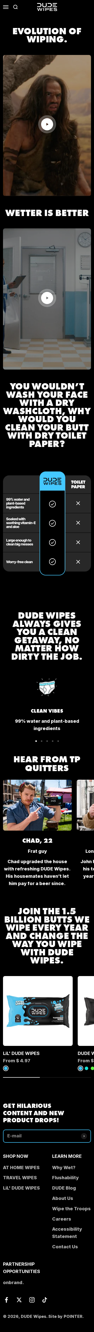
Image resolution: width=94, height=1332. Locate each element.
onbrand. (13, 1282)
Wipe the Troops (71, 1208)
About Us (62, 1198)
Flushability (65, 1177)
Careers (61, 1219)
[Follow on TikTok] (44, 1299)
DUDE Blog (64, 1188)
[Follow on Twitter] (19, 1299)
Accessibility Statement (67, 1232)
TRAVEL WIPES (20, 1177)
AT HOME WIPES (21, 1167)
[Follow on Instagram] (32, 1299)
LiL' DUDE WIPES (21, 1053)
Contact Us (65, 1246)
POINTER (73, 1316)
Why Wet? (63, 1167)
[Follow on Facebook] (6, 1299)
